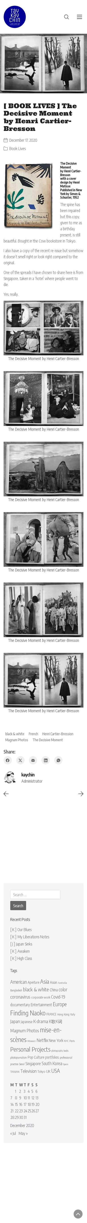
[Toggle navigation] (79, 16)
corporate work (40, 997)
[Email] (33, 760)
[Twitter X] (20, 760)
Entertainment (41, 1004)
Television (28, 1071)
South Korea (52, 1063)
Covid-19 (58, 996)
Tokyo (41, 1071)
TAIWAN (14, 1071)
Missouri (31, 1040)
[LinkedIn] (45, 760)
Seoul (22, 1064)
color (63, 989)
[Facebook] (8, 760)
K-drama (40, 1021)
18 (29, 1104)
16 (20, 1104)
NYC (66, 1041)
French (33, 734)
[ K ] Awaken (20, 951)
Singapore (33, 1063)
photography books (59, 1050)
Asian (53, 982)
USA (55, 1070)
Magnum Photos (16, 740)
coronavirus (20, 996)
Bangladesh (16, 990)
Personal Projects (30, 1049)
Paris (72, 1041)
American (18, 982)
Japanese (26, 1021)
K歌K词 (55, 1021)
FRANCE (51, 1014)
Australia (62, 982)
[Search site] (66, 16)
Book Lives (17, 148)
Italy (72, 1014)
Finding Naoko (28, 1013)
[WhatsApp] (58, 760)
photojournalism (18, 1057)
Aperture (33, 982)
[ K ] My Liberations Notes (29, 936)
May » (23, 1133)
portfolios (52, 1057)
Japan (15, 1021)
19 (33, 1104)
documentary (20, 1004)
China (54, 989)
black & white (14, 734)
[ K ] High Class (21, 958)
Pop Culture (36, 1057)
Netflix (42, 1040)
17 (25, 1104)
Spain (65, 1064)
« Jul (13, 1133)
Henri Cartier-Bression (57, 734)
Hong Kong (63, 1014)
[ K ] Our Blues (20, 929)
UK (48, 1071)
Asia (44, 981)
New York (56, 1040)
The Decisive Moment (48, 740)
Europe (60, 1004)
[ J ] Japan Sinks (21, 943)
